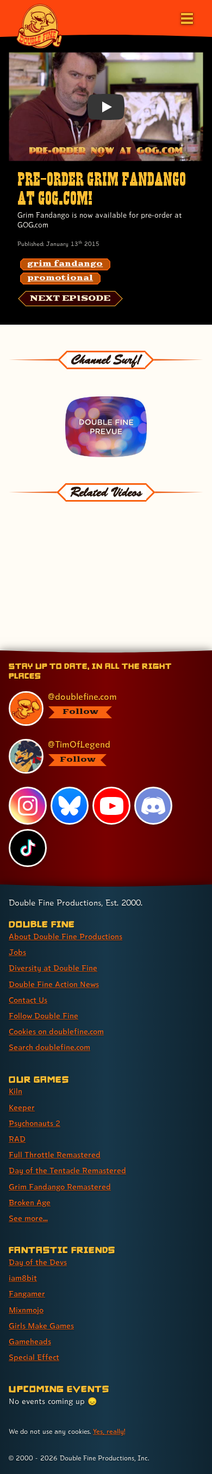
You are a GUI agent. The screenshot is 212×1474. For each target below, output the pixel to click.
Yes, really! (109, 1431)
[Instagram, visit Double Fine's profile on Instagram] (28, 806)
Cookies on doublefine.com (56, 1031)
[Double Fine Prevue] (106, 426)
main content (145, 652)
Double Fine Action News (54, 984)
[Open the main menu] (186, 17)
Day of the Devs (38, 1262)
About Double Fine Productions (65, 936)
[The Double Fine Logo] (39, 25)
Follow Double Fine (43, 1015)
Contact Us (28, 999)
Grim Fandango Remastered (60, 1186)
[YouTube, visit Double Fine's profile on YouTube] (111, 806)
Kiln (15, 1091)
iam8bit (23, 1277)
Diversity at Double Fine (53, 967)
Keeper (22, 1107)
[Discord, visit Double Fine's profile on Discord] (153, 806)
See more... (28, 1218)
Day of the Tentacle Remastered (67, 1170)
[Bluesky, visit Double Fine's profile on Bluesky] (70, 806)
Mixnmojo (26, 1309)
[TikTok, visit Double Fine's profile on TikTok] (28, 848)
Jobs (17, 952)
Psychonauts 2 (34, 1123)
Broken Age (30, 1202)
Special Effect (34, 1357)
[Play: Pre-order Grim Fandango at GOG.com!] (106, 107)
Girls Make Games (41, 1325)
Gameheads (30, 1341)
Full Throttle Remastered (55, 1154)
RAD (17, 1138)
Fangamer (27, 1293)
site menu (97, 652)
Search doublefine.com (49, 1047)
